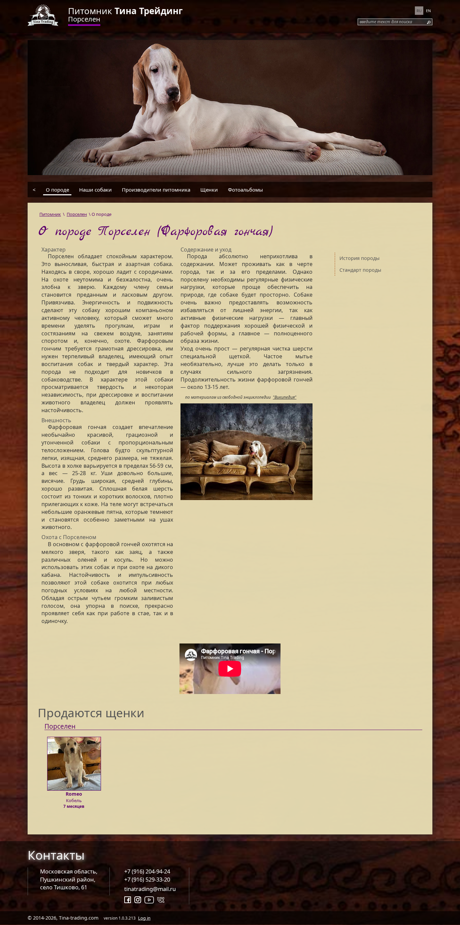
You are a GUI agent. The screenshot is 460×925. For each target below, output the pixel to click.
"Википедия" (284, 397)
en (428, 10)
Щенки (209, 189)
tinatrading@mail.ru (150, 889)
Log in (144, 918)
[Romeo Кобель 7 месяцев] (74, 733)
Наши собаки (95, 189)
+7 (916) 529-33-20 (147, 879)
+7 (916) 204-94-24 (147, 871)
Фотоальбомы (245, 189)
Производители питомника (156, 189)
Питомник (125, 11)
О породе (57, 189)
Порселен (84, 19)
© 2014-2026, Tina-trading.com (89, 918)
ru (419, 10)
